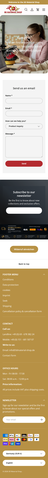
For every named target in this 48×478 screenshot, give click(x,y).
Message (9, 133)
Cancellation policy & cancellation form (22, 311)
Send (24, 163)
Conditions (8, 279)
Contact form (9, 355)
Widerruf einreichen (24, 249)
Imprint (6, 295)
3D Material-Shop (15, 471)
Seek (5, 300)
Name (8, 95)
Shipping (7, 306)
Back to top (24, 264)
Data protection (11, 284)
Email (7, 108)
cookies (6, 290)
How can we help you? (15, 121)
